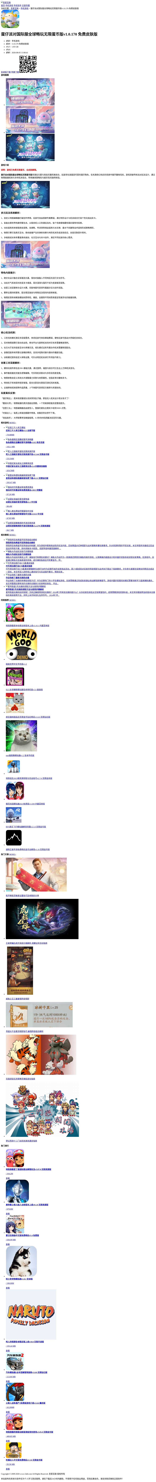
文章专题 (26, 6)
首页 (3, 6)
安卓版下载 (6, 72)
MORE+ (12, 423)
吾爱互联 (15, 8)
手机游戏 (9, 6)
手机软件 (17, 6)
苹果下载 (15, 72)
